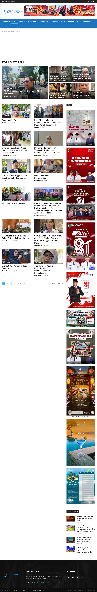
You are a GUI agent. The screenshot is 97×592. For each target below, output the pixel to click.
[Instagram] (89, 1)
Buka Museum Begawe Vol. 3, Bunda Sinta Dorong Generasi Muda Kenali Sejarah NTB (47, 122)
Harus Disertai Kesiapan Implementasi (44, 176)
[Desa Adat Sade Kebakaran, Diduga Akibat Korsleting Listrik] (70, 519)
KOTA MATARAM (8, 88)
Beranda (4, 31)
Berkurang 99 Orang (10, 120)
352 (20, 283)
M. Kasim (36, 215)
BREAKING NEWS (54, 90)
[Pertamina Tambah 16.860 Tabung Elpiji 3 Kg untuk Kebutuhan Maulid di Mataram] (48, 138)
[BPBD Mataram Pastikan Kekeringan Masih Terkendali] (25, 82)
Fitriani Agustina (38, 180)
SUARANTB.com (38, 245)
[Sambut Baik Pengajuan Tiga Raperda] (16, 256)
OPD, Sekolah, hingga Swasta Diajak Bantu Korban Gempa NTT (14, 177)
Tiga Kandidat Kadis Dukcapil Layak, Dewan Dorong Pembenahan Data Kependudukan (46, 269)
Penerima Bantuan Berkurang (14, 203)
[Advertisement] (48, 46)
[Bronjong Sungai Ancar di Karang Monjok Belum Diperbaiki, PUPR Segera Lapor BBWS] (60, 74)
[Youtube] (94, 1)
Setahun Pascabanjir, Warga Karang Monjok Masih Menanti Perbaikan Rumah (15, 150)
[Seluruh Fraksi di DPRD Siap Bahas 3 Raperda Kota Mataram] (16, 226)
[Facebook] (86, 1)
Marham (36, 127)
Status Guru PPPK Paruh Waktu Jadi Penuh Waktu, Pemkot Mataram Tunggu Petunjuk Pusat (48, 239)
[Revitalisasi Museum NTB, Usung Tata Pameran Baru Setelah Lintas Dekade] (60, 91)
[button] (92, 26)
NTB (9, 31)
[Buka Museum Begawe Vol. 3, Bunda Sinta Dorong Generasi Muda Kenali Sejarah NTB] (48, 111)
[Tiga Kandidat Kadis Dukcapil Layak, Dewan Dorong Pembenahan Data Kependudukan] (48, 256)
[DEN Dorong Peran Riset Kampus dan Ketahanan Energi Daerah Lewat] (70, 540)
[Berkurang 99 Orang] (16, 111)
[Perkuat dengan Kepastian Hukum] (83, 91)
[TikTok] (91, 1)
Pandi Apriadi (5, 122)
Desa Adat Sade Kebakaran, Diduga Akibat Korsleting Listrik (85, 518)
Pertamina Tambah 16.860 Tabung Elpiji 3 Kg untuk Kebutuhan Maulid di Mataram (47, 150)
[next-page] (24, 283)
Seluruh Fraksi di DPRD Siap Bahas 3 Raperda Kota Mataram (16, 237)
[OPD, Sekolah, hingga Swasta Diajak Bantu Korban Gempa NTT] (16, 166)
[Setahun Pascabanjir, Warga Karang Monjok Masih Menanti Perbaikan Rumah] (16, 138)
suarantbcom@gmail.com (42, 582)
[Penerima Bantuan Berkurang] (16, 194)
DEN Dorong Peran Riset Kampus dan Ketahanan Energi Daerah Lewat (84, 539)
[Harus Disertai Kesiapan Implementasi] (48, 166)
